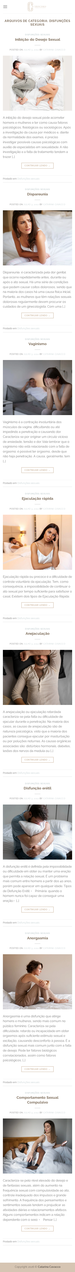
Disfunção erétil (37, 788)
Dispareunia (37, 194)
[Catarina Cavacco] (38, 6)
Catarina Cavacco (54, 49)
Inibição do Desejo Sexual (37, 39)
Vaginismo (37, 344)
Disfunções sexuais (37, 34)
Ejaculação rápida (37, 498)
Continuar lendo (37, 165)
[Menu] (5, 6)
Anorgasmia (37, 938)
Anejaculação (38, 633)
